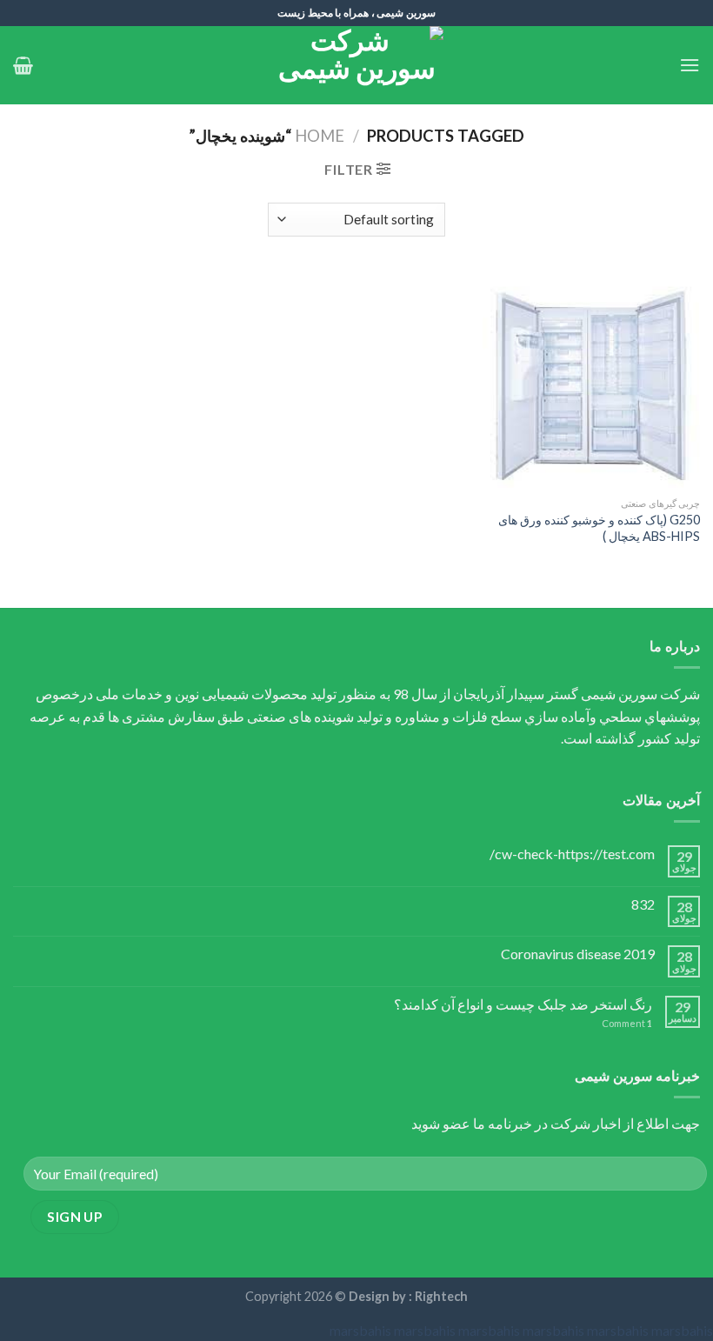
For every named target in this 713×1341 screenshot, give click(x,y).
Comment (627, 1023)
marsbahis (360, 1330)
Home (319, 135)
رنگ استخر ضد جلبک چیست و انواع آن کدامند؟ (523, 1004)
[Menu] (689, 64)
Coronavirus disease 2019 (578, 953)
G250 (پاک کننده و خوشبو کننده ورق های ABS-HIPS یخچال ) (599, 528)
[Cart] (23, 65)
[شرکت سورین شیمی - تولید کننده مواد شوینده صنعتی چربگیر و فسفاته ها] (356, 65)
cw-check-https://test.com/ (572, 853)
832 (643, 904)
